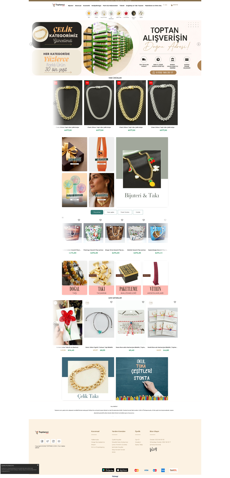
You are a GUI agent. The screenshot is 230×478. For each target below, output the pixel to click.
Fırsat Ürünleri (125, 212)
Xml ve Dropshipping (97, 447)
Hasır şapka (110, 212)
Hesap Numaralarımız (98, 442)
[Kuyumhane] (104, 13)
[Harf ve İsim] (134, 13)
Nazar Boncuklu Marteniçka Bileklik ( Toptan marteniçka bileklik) (131, 347)
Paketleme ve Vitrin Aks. (153, 5)
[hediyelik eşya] (74, 190)
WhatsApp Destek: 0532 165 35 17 (160, 442)
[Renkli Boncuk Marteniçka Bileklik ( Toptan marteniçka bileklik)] (163, 322)
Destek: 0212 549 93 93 (157, 439)
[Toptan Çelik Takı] (88, 378)
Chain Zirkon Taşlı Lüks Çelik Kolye (67, 127)
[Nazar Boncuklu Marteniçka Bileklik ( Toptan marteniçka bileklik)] (131, 322)
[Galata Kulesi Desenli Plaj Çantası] (72, 233)
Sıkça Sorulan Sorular (118, 449)
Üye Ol (137, 439)
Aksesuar (78, 5)
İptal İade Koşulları (117, 447)
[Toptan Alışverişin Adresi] (115, 48)
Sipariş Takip (139, 444)
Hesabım (138, 442)
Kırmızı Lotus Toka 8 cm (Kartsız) (67, 347)
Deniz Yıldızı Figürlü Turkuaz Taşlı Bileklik (99, 347)
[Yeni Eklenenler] (74, 154)
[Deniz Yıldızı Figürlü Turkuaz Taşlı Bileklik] (99, 322)
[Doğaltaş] (74, 278)
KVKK (113, 452)
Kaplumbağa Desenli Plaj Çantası (158, 250)
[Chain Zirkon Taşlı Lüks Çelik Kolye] (67, 102)
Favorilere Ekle (79, 82)
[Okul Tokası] (142, 378)
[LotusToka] (126, 13)
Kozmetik (86, 5)
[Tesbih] (141, 13)
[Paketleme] (128, 278)
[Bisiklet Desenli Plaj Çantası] (136, 233)
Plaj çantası (96, 212)
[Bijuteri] (142, 172)
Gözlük (138, 212)
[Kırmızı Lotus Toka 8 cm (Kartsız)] (67, 322)
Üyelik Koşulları (116, 439)
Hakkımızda (95, 439)
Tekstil (122, 5)
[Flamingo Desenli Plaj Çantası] (93, 233)
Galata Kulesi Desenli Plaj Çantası (72, 250)
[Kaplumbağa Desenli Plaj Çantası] (158, 233)
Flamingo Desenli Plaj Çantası (93, 250)
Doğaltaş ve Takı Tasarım (134, 5)
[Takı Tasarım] (101, 278)
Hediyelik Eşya (96, 5)
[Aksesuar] (101, 154)
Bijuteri (70, 5)
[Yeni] (89, 13)
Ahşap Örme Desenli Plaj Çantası (115, 250)
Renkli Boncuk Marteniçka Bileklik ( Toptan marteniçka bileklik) (163, 347)
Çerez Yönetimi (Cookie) (119, 444)
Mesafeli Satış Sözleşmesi (120, 442)
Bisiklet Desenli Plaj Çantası (136, 250)
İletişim (93, 444)
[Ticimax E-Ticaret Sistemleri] (115, 477)
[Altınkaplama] (101, 190)
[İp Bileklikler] (111, 13)
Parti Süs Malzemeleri (110, 5)
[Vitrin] (155, 278)
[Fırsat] (96, 13)
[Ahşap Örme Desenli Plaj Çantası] (115, 233)
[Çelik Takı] (119, 13)
